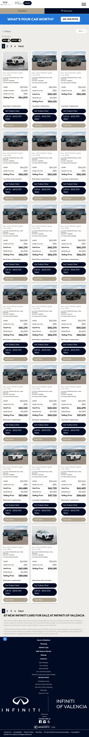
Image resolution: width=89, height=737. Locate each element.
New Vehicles (43, 662)
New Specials (43, 668)
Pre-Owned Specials (44, 671)
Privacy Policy (29, 732)
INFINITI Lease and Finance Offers (44, 674)
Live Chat (9, 125)
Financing (43, 644)
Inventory (43, 659)
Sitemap (43, 655)
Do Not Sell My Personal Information (57, 732)
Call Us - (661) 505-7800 (13, 117)
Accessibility (17, 732)
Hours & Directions (43, 640)
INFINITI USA (43, 648)
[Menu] (84, 4)
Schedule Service (43, 681)
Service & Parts (43, 677)
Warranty (43, 690)
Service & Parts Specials (43, 684)
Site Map (39, 732)
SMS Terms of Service (43, 651)
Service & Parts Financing (43, 687)
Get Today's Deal (12, 111)
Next (21, 46)
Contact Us (8, 732)
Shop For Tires (44, 693)
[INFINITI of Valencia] (11, 3)
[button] (5, 639)
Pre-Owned (44, 666)
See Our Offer (70, 19)
